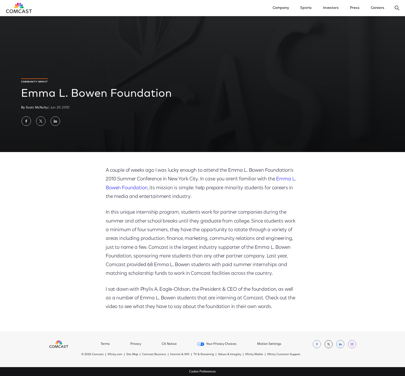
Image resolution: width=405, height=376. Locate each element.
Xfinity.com (115, 354)
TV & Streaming (203, 354)
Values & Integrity (229, 354)
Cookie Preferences (202, 371)
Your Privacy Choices (221, 344)
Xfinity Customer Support (283, 354)
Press (355, 8)
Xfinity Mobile (254, 354)
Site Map (132, 354)
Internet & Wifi (179, 354)
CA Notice (169, 344)
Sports (306, 8)
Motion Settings (269, 344)
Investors (331, 8)
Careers (377, 8)
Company (281, 8)
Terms (105, 344)
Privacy (135, 344)
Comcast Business (154, 354)
